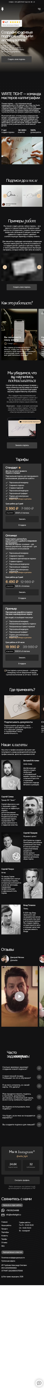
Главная (4, 1222)
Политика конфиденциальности (13, 1258)
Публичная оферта (8, 1261)
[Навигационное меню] (39, 9)
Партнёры (5, 1232)
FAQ (2, 1246)
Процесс (4, 1229)
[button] (20, 422)
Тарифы (4, 1239)
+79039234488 (12, 1210)
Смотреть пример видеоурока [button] (31, 422)
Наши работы (6, 1225)
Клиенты (4, 1236)
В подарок (22, 598)
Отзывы (4, 1243)
